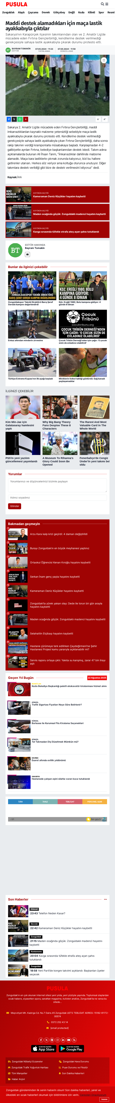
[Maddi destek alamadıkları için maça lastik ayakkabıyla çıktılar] (58, 85)
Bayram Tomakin (35, 247)
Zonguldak (8, 12)
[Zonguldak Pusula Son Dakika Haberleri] (17, 4)
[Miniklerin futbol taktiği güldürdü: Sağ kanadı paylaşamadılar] (83, 362)
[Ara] (102, 4)
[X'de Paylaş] (14, 119)
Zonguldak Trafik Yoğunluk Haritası (30, 1067)
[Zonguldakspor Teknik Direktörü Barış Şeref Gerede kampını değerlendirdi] (32, 285)
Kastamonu (36, 951)
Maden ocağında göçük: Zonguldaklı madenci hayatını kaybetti (65, 943)
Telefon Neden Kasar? (47, 913)
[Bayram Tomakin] (15, 249)
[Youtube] (68, 1039)
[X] (46, 1039)
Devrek (46, 12)
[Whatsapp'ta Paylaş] (20, 119)
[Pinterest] (52, 1039)
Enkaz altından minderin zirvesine (25, 340)
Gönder (14, 506)
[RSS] (74, 1039)
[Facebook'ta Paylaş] (9, 119)
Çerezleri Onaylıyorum (93, 1094)
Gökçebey (59, 12)
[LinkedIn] (63, 1039)
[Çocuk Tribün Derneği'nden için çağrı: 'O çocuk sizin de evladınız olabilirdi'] (83, 323)
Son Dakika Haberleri (73, 1073)
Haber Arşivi (18, 1079)
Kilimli (91, 12)
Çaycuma (33, 12)
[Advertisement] (58, 860)
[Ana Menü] (106, 4)
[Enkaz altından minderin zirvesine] (32, 323)
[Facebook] (40, 1039)
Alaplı (21, 12)
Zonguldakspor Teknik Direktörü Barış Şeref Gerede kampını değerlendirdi (30, 303)
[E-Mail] (27, 254)
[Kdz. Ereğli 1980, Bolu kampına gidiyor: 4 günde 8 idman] (83, 285)
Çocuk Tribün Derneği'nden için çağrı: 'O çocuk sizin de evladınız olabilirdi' (83, 341)
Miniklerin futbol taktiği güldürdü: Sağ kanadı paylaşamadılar (82, 379)
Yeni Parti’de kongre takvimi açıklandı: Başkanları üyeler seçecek (66, 972)
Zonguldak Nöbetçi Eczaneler (27, 1061)
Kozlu (81, 12)
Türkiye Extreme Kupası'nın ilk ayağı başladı (30, 378)
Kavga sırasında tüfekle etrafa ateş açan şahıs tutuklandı (61, 957)
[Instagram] (57, 1039)
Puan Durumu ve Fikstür (75, 1067)
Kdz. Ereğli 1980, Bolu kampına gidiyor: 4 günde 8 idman (80, 303)
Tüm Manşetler (19, 1073)
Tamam (104, 1099)
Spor (101, 12)
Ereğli (71, 12)
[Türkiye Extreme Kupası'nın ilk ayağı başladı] (32, 362)
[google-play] (71, 1048)
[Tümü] (105, 899)
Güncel (34, 909)
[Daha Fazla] (25, 119)
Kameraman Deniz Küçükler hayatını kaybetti (61, 928)
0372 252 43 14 (59, 1022)
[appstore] (43, 1048)
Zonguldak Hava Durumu (76, 1061)
